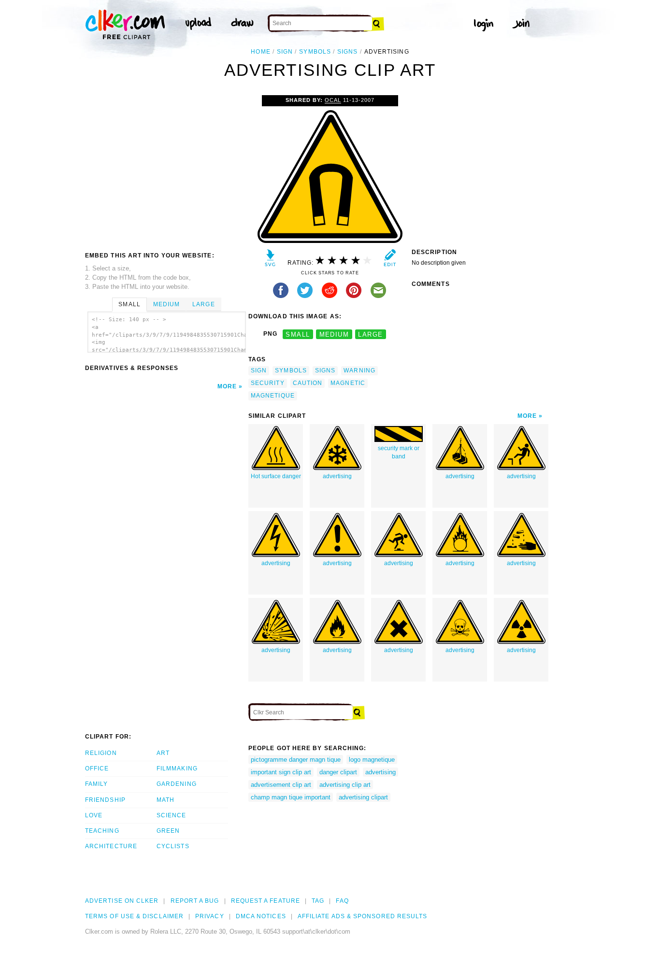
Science (172, 815)
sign (285, 51)
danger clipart (338, 772)
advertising (337, 476)
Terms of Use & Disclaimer (134, 916)
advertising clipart (363, 797)
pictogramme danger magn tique (296, 759)
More (227, 386)
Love (93, 815)
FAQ (342, 900)
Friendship (105, 799)
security (268, 383)
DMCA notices (261, 916)
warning (359, 370)
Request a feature (265, 900)
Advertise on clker (121, 900)
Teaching (102, 830)
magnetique (273, 395)
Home (260, 51)
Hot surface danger (276, 476)
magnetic (347, 383)
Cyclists (173, 846)
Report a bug (195, 900)
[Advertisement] (166, 167)
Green (168, 830)
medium (334, 334)
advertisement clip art (281, 784)
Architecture (111, 846)
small (298, 334)
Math (165, 799)
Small (129, 304)
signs (347, 51)
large (370, 334)
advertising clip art (345, 784)
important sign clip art (281, 772)
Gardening (177, 784)
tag (318, 900)
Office (97, 768)
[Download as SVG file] (270, 260)
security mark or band (398, 452)
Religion (101, 753)
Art (163, 753)
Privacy (209, 916)
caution (308, 383)
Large (203, 304)
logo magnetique (372, 759)
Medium (166, 304)
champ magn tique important (290, 797)
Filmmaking (177, 768)
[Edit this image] (389, 260)
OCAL (333, 100)
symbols (315, 51)
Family (96, 784)
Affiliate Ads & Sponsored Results (363, 916)
